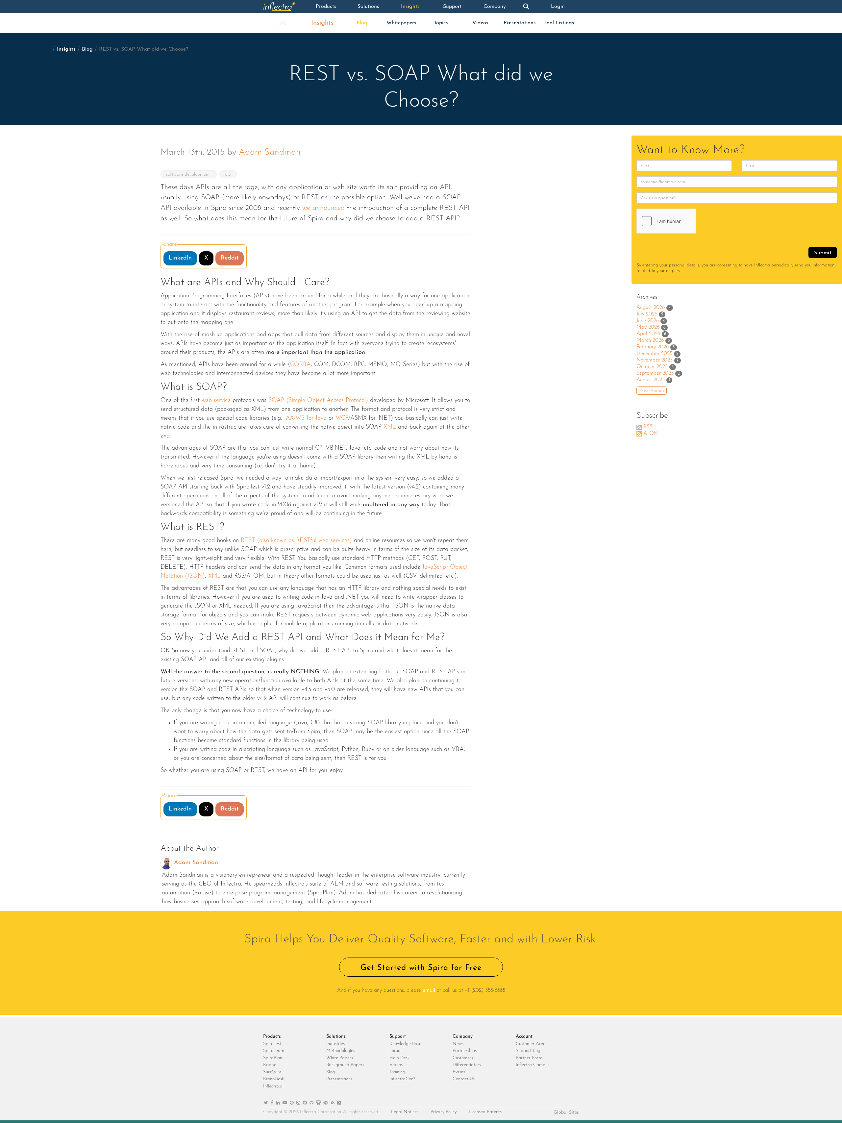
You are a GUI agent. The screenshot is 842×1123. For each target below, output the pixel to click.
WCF (341, 418)
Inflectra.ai (273, 1086)
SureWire (272, 1072)
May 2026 (647, 327)
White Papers (339, 1058)
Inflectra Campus (532, 1064)
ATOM (651, 433)
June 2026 (647, 320)
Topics (441, 23)
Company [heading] (463, 1036)
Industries (335, 1043)
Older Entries (651, 391)
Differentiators (467, 1064)
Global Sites (566, 1112)
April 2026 (648, 334)
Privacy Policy (444, 1112)
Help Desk (399, 1058)
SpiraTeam (273, 1050)
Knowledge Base (405, 1043)
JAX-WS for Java (305, 418)
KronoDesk (273, 1079)
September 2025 (655, 373)
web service (216, 401)
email (429, 990)
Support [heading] (397, 1036)
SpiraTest (272, 1043)
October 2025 (652, 366)
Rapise (269, 1064)
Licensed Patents (485, 1112)
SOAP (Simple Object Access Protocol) (318, 401)
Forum (395, 1050)
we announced (323, 208)
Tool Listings (559, 23)
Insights (410, 6)
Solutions (368, 6)
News (458, 1043)
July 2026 (646, 314)
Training (397, 1072)
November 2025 (654, 360)
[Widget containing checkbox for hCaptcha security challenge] (686, 221)
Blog (362, 23)
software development (188, 174)
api (228, 174)
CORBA (300, 365)
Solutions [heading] (336, 1036)
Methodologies (340, 1050)
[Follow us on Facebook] (272, 1103)
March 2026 (650, 340)
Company (494, 6)
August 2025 (650, 380)
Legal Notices (404, 1112)
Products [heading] (272, 1036)
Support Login (530, 1050)
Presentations (520, 23)
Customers (463, 1058)
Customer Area (531, 1043)
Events (459, 1072)
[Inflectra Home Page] (284, 6)
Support (452, 6)
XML (390, 427)
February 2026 (652, 347)
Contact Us (464, 1079)
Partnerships (465, 1050)
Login (558, 6)
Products (326, 6)
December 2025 (654, 353)
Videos (480, 23)
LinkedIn (180, 258)
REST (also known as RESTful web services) (296, 541)
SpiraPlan (272, 1058)
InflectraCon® (402, 1079)
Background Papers (345, 1064)
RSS (648, 427)
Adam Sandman (270, 152)
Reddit (229, 258)
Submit (822, 253)
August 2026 (650, 307)
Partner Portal (530, 1058)
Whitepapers (401, 23)
